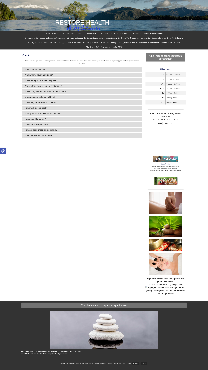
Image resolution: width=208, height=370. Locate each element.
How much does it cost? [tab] (36, 108)
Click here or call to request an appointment (165, 57)
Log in (144, 363)
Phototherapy (91, 33)
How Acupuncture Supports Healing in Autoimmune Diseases (49, 38)
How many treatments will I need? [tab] (40, 102)
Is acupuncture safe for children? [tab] (40, 97)
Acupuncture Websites (67, 363)
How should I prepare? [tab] (35, 119)
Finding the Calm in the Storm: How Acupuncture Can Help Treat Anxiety (86, 42)
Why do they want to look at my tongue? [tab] (43, 86)
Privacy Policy (126, 363)
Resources (137, 33)
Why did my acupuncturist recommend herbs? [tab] (46, 91)
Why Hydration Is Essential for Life (42, 42)
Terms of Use (117, 363)
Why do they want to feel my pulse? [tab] (41, 80)
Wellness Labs (106, 33)
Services (55, 33)
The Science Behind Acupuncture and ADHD (104, 47)
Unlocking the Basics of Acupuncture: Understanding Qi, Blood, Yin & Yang (105, 38)
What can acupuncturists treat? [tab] (39, 135)
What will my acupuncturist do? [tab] (39, 75)
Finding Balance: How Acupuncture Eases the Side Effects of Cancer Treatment (148, 42)
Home (48, 33)
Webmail (135, 363)
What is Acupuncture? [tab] (35, 69)
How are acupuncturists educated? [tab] (41, 130)
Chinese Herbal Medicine (153, 33)
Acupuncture (76, 33)
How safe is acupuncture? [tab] (37, 124)
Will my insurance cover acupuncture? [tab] (42, 113)
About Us (117, 33)
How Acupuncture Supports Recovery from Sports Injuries (160, 38)
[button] (3, 151)
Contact (125, 33)
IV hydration (64, 33)
